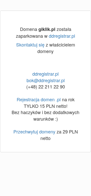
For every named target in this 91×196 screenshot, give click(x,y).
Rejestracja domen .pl (39, 99)
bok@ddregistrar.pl (46, 80)
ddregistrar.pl (62, 35)
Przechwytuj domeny (34, 131)
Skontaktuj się (30, 44)
